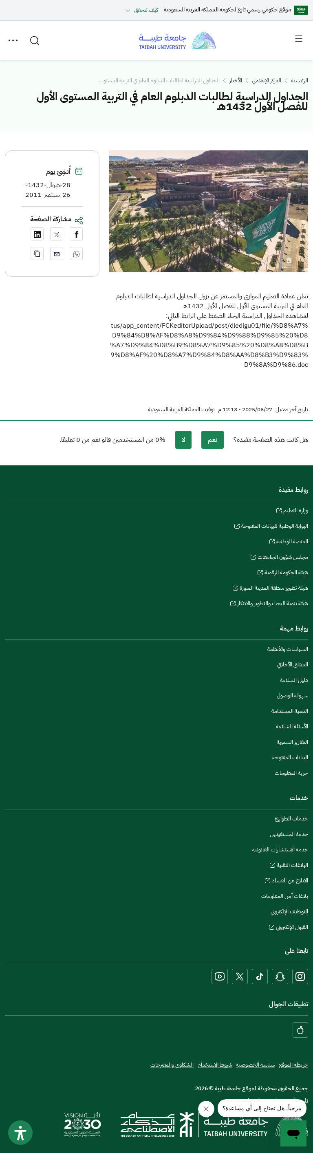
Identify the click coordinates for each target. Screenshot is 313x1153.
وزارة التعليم (295, 511)
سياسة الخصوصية (255, 1064)
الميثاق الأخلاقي (292, 664)
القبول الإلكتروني (292, 928)
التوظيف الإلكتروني (289, 911)
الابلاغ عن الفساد (290, 881)
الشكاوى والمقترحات (172, 1064)
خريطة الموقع (293, 1064)
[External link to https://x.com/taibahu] (240, 977)
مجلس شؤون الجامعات (283, 558)
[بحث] (34, 40)
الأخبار (235, 80)
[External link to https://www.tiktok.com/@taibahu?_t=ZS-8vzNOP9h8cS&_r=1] (260, 977)
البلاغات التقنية (292, 866)
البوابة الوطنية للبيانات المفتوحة (274, 527)
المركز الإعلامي (266, 80)
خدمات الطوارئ (291, 818)
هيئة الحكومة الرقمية (286, 573)
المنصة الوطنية (292, 542)
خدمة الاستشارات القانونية (280, 849)
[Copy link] (37, 253)
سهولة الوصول (292, 695)
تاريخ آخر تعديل (292, 410)
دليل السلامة (294, 680)
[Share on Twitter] (56, 233)
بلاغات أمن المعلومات (284, 896)
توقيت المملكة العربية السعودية (181, 410)
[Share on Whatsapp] (76, 253)
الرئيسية (299, 80)
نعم (212, 440)
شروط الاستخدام (215, 1064)
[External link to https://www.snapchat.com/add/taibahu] (280, 977)
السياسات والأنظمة (287, 649)
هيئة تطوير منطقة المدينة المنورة (274, 589)
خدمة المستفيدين (289, 834)
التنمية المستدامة (289, 711)
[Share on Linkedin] (37, 233)
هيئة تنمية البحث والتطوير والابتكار (272, 604)
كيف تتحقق (146, 10)
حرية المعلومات (291, 773)
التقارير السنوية (292, 742)
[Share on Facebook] (76, 233)
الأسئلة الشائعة (292, 726)
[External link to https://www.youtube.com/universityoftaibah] (220, 977)
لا (183, 440)
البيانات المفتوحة (290, 757)
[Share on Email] (56, 253)
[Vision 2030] (82, 1124)
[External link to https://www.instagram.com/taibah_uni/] (300, 977)
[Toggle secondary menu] (13, 40)
